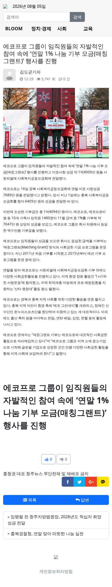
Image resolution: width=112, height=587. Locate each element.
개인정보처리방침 (56, 571)
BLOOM (14, 28)
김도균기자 (30, 72)
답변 (84, 500)
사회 (62, 28)
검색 (77, 17)
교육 (88, 28)
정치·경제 (41, 28)
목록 (31, 500)
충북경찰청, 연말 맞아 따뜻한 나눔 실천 (47, 533)
